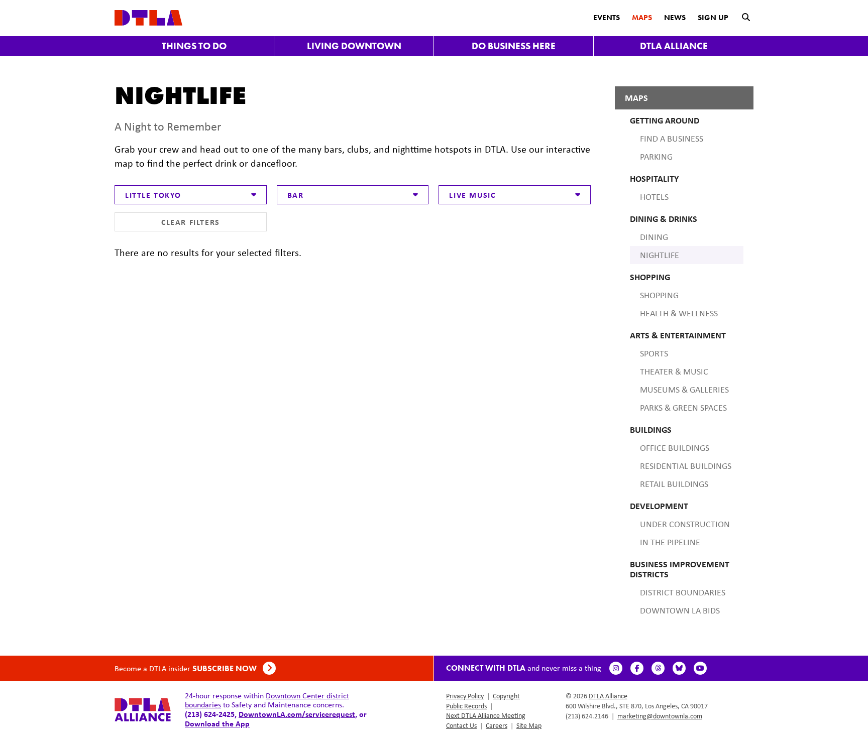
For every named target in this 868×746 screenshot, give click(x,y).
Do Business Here (514, 46)
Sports (654, 353)
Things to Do (194, 46)
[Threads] (658, 668)
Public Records (466, 705)
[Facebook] (636, 668)
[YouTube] (700, 668)
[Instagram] (615, 668)
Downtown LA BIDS (680, 610)
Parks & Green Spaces (683, 408)
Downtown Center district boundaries (267, 700)
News (675, 18)
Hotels (654, 197)
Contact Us (461, 725)
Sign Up (713, 18)
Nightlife (659, 255)
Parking (656, 157)
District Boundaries (682, 592)
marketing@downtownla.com (659, 715)
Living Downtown (354, 46)
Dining (654, 237)
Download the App (217, 723)
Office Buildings (674, 448)
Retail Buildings (674, 484)
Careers (496, 725)
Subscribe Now (225, 668)
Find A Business (671, 139)
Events (606, 18)
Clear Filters (190, 221)
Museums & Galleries (684, 390)
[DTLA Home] (148, 17)
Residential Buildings (685, 466)
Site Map (528, 725)
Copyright (506, 695)
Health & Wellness (679, 313)
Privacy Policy (465, 695)
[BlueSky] (679, 668)
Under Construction (685, 524)
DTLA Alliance (674, 46)
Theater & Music (674, 371)
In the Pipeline (670, 542)
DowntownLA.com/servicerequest (297, 713)
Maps (642, 18)
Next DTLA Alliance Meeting (485, 715)
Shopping (659, 295)
